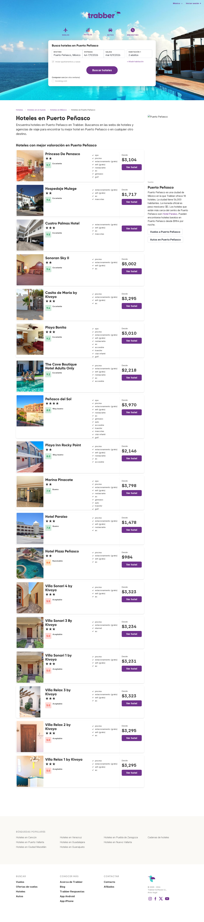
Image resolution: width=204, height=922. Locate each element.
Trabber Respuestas (72, 891)
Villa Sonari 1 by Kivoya (58, 657)
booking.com (61, 81)
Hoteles (20, 891)
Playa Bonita (55, 327)
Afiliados (109, 886)
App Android (67, 896)
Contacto (109, 881)
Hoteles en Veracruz (71, 837)
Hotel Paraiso (56, 516)
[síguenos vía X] (160, 900)
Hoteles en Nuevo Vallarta (118, 842)
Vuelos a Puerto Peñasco (165, 231)
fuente (151, 182)
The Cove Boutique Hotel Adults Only (61, 366)
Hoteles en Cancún (26, 837)
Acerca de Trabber (71, 881)
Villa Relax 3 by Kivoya (58, 692)
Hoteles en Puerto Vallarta (30, 842)
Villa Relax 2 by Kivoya (58, 726)
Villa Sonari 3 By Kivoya (58, 622)
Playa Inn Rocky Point (63, 445)
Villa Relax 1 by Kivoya (63, 759)
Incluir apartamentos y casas (67, 62)
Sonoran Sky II (57, 258)
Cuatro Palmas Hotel (62, 223)
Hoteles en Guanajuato (72, 846)
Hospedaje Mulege (61, 188)
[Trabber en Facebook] (155, 900)
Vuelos (20, 881)
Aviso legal (152, 892)
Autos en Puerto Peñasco (165, 239)
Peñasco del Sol (58, 399)
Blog (62, 886)
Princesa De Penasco (62, 154)
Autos (19, 896)
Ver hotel (131, 167)
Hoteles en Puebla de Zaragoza (121, 837)
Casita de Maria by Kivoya (61, 294)
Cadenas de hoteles (158, 837)
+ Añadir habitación (135, 61)
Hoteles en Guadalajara (72, 842)
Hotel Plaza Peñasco (62, 551)
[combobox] (67, 54)
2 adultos (133, 55)
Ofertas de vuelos (26, 886)
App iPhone (66, 901)
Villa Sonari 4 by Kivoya (58, 588)
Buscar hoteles (102, 70)
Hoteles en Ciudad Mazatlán (31, 846)
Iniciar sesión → (193, 3)
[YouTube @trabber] (167, 900)
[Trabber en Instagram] (150, 900)
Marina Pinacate (59, 480)
